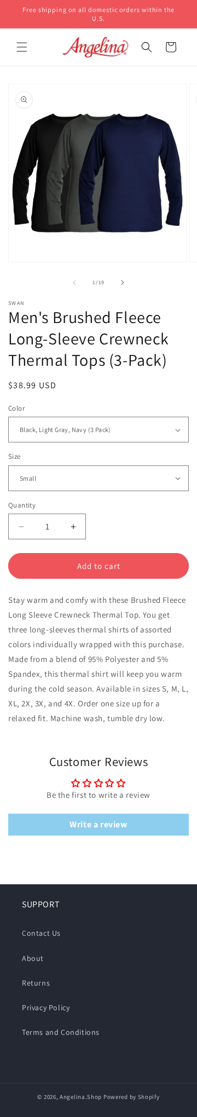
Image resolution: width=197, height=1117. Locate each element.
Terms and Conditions (61, 1032)
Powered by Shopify (131, 1097)
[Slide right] (123, 282)
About (33, 958)
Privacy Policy (45, 1007)
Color (16, 408)
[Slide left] (74, 282)
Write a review (98, 824)
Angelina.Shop (81, 1097)
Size (14, 456)
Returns (36, 983)
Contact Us (41, 933)
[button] (22, 47)
